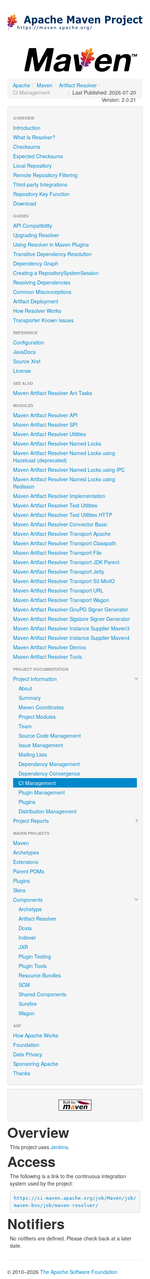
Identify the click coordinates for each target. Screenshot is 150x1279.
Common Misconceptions (42, 291)
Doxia (25, 928)
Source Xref (26, 361)
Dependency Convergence (49, 773)
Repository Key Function (41, 194)
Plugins (27, 801)
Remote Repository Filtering (45, 175)
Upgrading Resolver (36, 235)
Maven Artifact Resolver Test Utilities (55, 505)
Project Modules (37, 716)
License (22, 370)
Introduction (26, 127)
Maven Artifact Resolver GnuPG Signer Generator (70, 609)
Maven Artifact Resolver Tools (47, 656)
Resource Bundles (40, 975)
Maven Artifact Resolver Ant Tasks (52, 393)
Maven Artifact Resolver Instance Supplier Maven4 (71, 637)
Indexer (27, 937)
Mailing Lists (33, 754)
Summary (30, 697)
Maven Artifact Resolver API (45, 415)
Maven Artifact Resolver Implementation (59, 495)
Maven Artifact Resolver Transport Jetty (58, 571)
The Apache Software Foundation (79, 1271)
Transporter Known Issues (43, 320)
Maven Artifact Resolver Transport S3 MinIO (64, 581)
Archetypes (26, 852)
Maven (44, 85)
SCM (24, 984)
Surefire (28, 1003)
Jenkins (59, 1147)
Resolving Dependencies (41, 282)
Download (24, 203)
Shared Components (42, 994)
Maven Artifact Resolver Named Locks (57, 443)
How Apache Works (35, 1035)
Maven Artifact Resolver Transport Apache (62, 533)
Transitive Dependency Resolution (52, 254)
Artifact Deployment (35, 301)
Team (25, 726)
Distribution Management (47, 811)
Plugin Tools (33, 965)
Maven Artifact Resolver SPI (45, 424)
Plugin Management (42, 792)
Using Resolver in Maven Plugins (51, 244)
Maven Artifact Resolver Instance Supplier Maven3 (71, 628)
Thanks (21, 1073)
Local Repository (32, 165)
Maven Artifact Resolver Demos (49, 647)
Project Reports (31, 820)
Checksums (26, 146)
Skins (19, 890)
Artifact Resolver (78, 85)
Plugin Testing (35, 956)
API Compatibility (32, 225)
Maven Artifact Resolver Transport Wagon (61, 599)
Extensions (25, 861)
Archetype (30, 909)
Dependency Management (49, 764)
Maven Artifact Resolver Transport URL (58, 590)
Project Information (35, 678)
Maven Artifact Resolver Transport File (57, 552)
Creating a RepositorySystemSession (56, 272)
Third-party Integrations (40, 184)
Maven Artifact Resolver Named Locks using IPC (69, 469)
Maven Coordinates (41, 707)
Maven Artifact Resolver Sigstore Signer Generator (71, 618)
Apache (21, 85)
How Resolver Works (37, 310)
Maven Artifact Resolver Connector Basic (60, 524)
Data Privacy (27, 1054)
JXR (23, 947)
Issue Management (41, 745)
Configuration (28, 342)
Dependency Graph (35, 263)
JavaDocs (24, 351)
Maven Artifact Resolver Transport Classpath (64, 543)
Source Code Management (50, 735)
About (25, 688)
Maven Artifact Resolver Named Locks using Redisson (64, 482)
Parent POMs (28, 871)
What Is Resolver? (34, 137)
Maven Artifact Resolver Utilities (49, 434)
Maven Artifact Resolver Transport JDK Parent (66, 562)
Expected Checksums (38, 156)
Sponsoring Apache (35, 1063)
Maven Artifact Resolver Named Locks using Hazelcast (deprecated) (64, 456)
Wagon (27, 1013)
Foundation (26, 1044)
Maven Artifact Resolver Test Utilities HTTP (62, 514)
